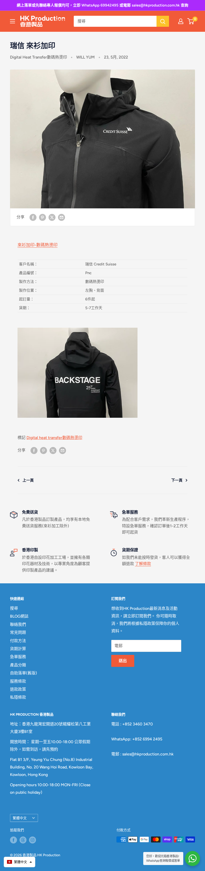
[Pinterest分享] (42, 217)
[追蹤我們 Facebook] (13, 839)
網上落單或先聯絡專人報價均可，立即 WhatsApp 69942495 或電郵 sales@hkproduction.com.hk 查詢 (102, 5)
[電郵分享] (61, 217)
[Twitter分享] (52, 217)
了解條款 (143, 563)
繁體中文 (20, 818)
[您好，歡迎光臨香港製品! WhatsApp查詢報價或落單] (192, 858)
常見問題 (18, 632)
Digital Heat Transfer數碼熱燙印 (38, 57)
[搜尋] (162, 21)
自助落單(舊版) (23, 673)
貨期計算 (18, 648)
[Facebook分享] (33, 217)
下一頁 (176, 480)
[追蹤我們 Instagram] (32, 839)
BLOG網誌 (19, 616)
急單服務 (18, 656)
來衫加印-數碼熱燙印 (38, 244)
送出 (123, 660)
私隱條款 (18, 697)
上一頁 (28, 480)
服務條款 (18, 681)
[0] (191, 21)
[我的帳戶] (180, 21)
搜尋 (14, 608)
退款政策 (18, 689)
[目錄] (12, 21)
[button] (19, 862)
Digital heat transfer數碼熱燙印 (54, 437)
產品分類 (18, 665)
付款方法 (18, 640)
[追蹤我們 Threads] (23, 839)
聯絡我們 (18, 624)
